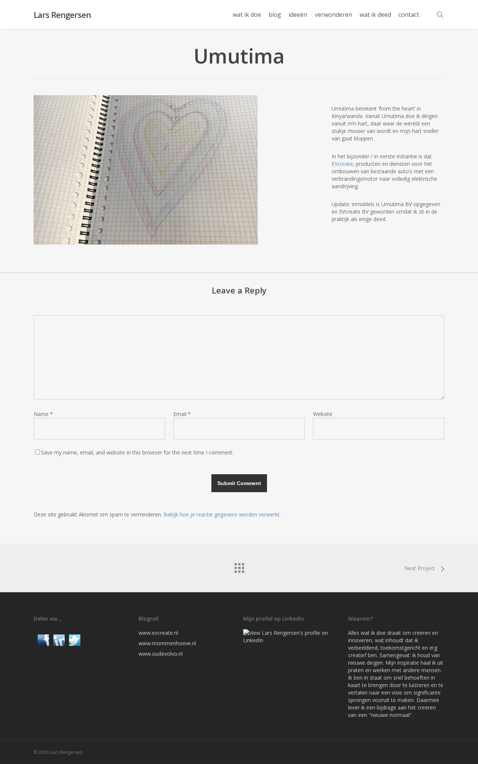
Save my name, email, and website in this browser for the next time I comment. (137, 452)
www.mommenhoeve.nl (167, 643)
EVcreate (342, 163)
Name (43, 413)
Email (182, 413)
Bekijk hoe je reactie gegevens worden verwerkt (222, 514)
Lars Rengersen (62, 14)
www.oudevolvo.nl (161, 653)
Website (322, 413)
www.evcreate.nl (158, 632)
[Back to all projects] (239, 566)
